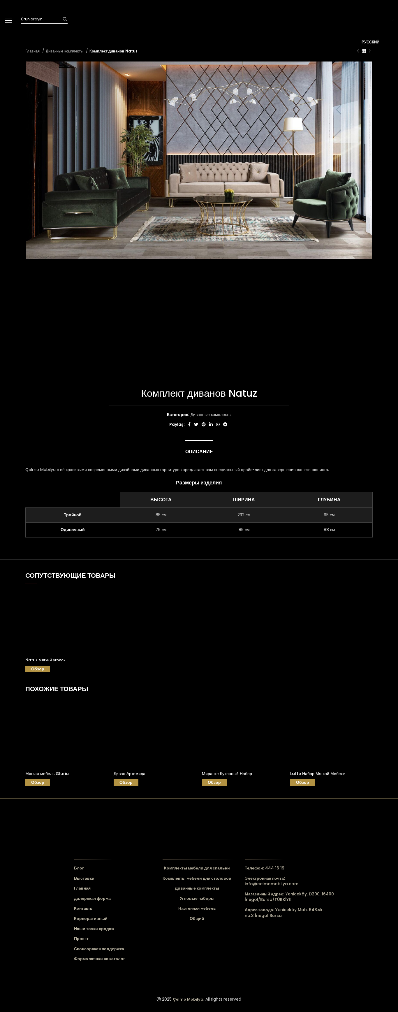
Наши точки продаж (94, 929)
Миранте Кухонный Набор (227, 773)
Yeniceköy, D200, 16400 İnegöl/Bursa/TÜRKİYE (289, 897)
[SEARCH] (65, 19)
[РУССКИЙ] (378, 20)
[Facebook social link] (189, 424)
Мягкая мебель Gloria (47, 773)
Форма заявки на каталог (99, 959)
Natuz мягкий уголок (45, 660)
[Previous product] (358, 51)
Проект (81, 938)
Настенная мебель (197, 908)
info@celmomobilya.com (271, 881)
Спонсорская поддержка (99, 949)
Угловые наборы (197, 898)
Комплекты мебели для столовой (197, 878)
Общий (197, 918)
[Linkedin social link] (210, 424)
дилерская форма (92, 898)
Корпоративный (91, 918)
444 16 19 (264, 868)
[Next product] (370, 51)
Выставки (84, 878)
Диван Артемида (129, 773)
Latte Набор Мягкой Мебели (318, 773)
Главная (33, 51)
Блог (79, 868)
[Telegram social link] (225, 424)
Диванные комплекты (65, 51)
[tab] (199, 449)
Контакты (84, 908)
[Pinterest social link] (203, 424)
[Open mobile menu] (8, 20)
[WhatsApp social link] (217, 424)
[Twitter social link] (196, 424)
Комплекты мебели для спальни (197, 868)
